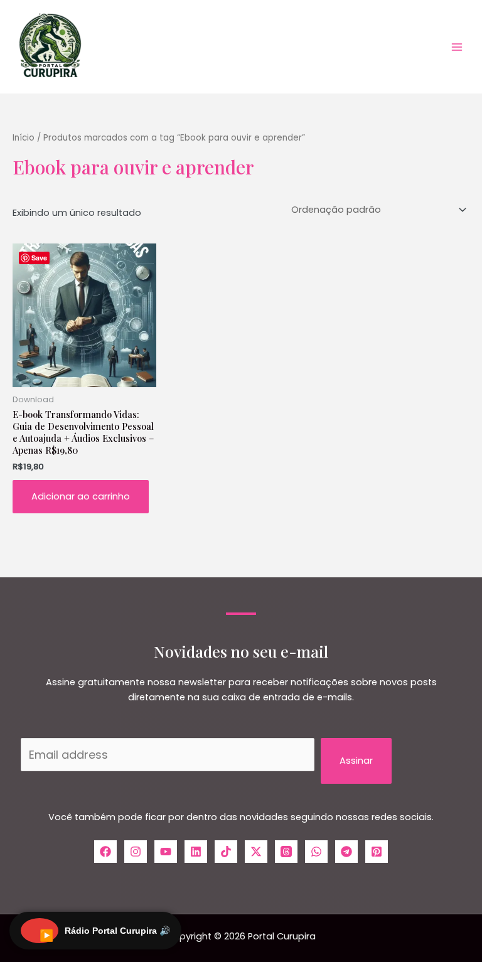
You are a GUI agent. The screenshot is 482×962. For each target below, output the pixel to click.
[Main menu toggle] (456, 46)
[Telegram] (346, 851)
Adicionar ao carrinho (80, 496)
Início (24, 138)
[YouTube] (165, 851)
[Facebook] (105, 851)
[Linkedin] (196, 851)
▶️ (46, 935)
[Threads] (286, 851)
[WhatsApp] (316, 851)
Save (39, 257)
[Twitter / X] (256, 851)
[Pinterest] (376, 851)
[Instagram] (135, 851)
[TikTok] (226, 851)
